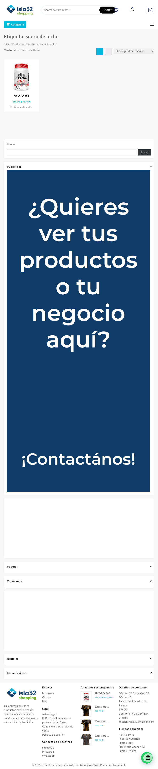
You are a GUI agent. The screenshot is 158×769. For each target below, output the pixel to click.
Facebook (48, 747)
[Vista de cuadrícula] (99, 51)
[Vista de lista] (108, 51)
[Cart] (150, 10)
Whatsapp (48, 755)
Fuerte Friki (126, 742)
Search (107, 10)
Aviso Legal (49, 714)
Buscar (11, 144)
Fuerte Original (128, 750)
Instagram (48, 751)
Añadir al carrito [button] (23, 107)
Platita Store (126, 734)
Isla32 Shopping (52, 765)
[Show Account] (132, 10)
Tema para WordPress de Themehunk (103, 765)
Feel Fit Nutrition (129, 738)
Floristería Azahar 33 (132, 746)
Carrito (46, 697)
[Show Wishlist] (118, 10)
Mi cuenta (48, 693)
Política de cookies (53, 734)
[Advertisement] (79, 528)
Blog (45, 701)
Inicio (7, 44)
